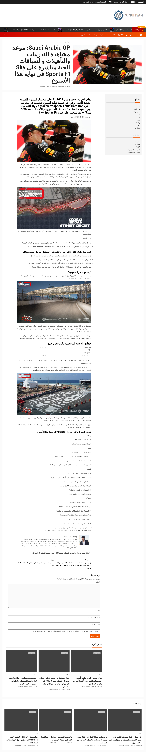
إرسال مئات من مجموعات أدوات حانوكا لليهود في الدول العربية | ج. (35, 562)
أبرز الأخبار (129, 35)
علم (107, 35)
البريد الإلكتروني (94, 617)
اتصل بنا (116, 2)
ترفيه (89, 35)
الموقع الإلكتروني (94, 624)
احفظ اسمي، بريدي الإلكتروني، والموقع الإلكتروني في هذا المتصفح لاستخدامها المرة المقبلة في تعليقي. (65, 631)
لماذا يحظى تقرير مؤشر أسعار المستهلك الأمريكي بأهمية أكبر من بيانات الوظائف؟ (87, 681)
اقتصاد (113, 35)
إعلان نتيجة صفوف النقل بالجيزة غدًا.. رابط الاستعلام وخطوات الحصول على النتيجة (23, 681)
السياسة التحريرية (100, 2)
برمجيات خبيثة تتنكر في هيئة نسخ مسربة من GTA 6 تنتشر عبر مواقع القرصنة (85, 29)
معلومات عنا (123, 2)
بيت (136, 35)
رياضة (95, 35)
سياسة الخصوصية (88, 2)
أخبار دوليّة (120, 35)
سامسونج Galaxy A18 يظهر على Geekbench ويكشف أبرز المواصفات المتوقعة (22, 739)
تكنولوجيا (105, 733)
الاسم (97, 610)
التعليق (97, 582)
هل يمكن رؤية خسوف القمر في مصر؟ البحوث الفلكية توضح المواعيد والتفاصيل (32, 29)
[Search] (4, 35)
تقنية (101, 35)
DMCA (110, 2)
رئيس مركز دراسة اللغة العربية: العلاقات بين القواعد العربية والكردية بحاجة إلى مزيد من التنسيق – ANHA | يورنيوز (73, 564)
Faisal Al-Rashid (84, 686)
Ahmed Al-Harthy (63, 86)
